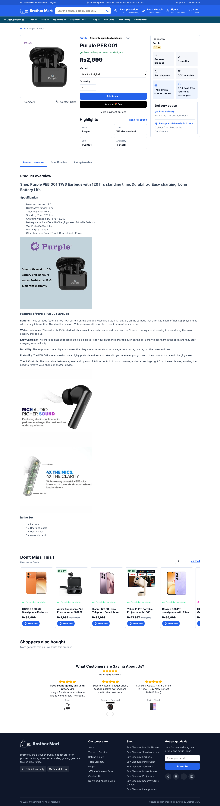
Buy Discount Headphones (142, 789)
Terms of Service (97, 752)
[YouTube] (191, 776)
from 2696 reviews (110, 674)
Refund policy (96, 756)
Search (92, 747)
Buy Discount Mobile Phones (143, 747)
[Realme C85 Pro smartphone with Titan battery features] (176, 583)
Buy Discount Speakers (140, 766)
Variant (84, 68)
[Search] (107, 11)
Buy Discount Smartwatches (143, 752)
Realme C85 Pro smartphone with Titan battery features (175, 610)
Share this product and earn (106, 38)
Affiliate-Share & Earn (100, 771)
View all (195, 560)
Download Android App (101, 780)
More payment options (113, 111)
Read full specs (138, 119)
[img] (110, 671)
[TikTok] (184, 776)
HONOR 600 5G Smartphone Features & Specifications (36, 610)
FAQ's (91, 766)
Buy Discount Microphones (142, 771)
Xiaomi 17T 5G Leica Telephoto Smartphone (105, 610)
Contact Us (94, 776)
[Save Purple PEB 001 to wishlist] (128, 38)
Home (23, 28)
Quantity (85, 81)
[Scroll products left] (178, 561)
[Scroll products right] (186, 561)
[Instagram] (176, 776)
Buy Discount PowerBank (141, 761)
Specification (59, 162)
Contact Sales (68, 101)
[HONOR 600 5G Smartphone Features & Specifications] (36, 583)
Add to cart (113, 96)
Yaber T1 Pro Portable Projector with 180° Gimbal (140, 610)
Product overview (33, 162)
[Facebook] (168, 776)
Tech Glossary (96, 761)
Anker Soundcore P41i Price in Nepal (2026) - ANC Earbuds (70, 610)
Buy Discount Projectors (140, 776)
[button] (108, 714)
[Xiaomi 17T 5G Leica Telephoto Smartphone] (106, 583)
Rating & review (83, 162)
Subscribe (182, 766)
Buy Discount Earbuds (139, 756)
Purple (84, 38)
